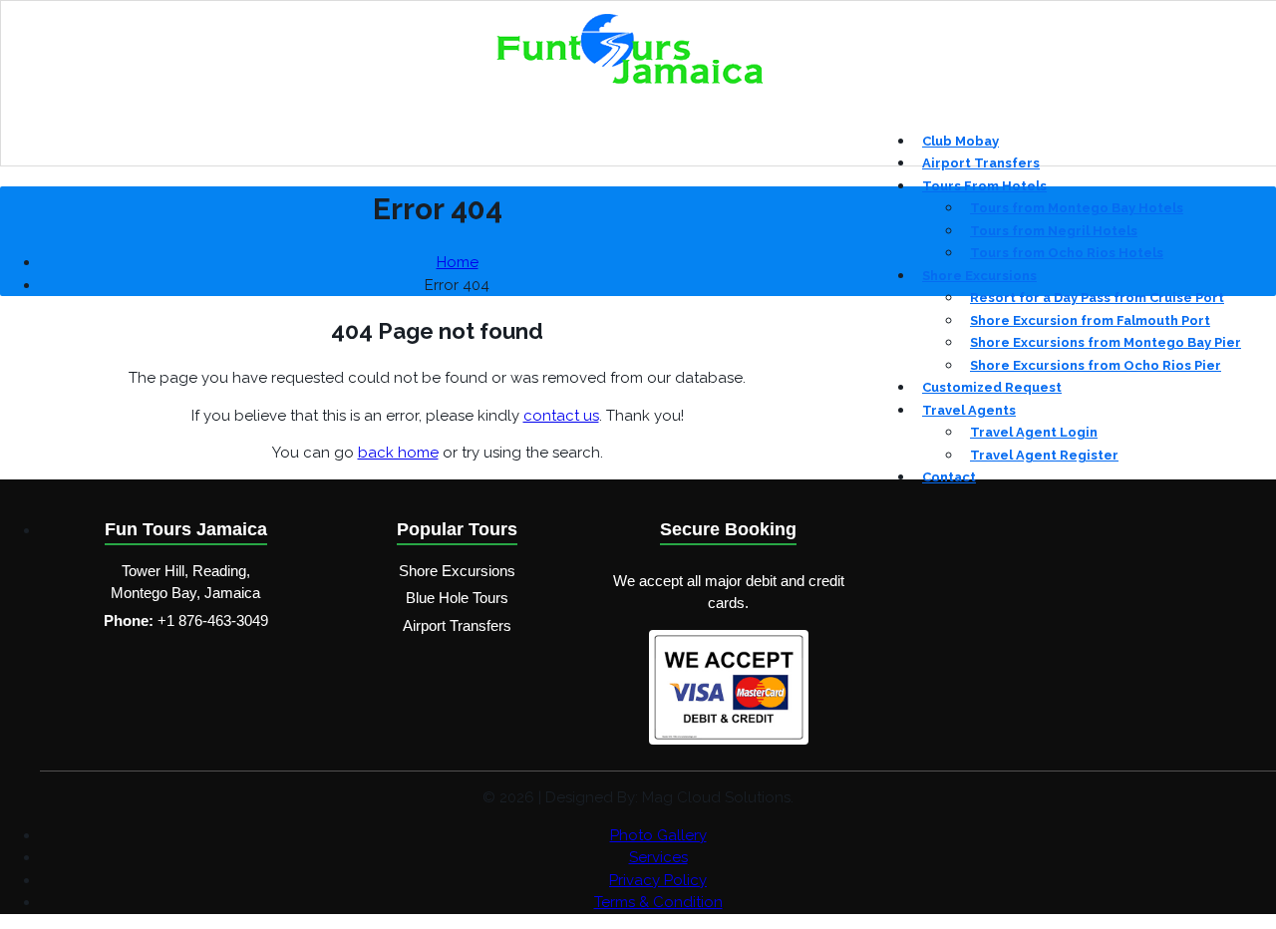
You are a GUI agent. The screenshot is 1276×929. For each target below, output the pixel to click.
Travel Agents (969, 410)
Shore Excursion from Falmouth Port (1090, 320)
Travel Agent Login (1034, 432)
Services (658, 857)
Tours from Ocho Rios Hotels (1066, 252)
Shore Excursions (979, 275)
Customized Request (992, 387)
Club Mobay (960, 141)
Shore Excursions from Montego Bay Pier (1105, 342)
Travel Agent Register (1044, 455)
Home (457, 262)
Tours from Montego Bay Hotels (1076, 207)
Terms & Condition (658, 902)
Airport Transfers (981, 162)
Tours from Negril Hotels (1053, 230)
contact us (561, 416)
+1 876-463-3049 (213, 620)
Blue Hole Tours (457, 597)
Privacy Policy (658, 880)
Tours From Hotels (984, 185)
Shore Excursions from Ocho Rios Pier (1095, 365)
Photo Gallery (658, 835)
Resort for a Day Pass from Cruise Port (1097, 297)
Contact (949, 476)
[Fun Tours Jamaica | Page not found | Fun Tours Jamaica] (629, 81)
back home (398, 453)
